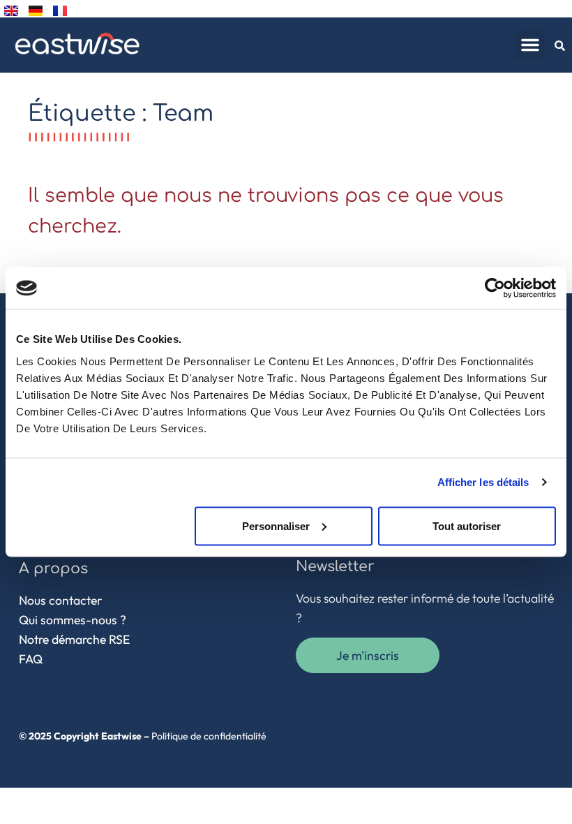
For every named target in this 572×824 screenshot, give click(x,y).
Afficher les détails (483, 482)
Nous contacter (60, 600)
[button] (530, 44)
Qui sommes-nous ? (72, 620)
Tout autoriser (466, 525)
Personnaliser (276, 525)
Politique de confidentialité (208, 736)
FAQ (31, 659)
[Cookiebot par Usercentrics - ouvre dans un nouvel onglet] (495, 288)
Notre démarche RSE (74, 639)
